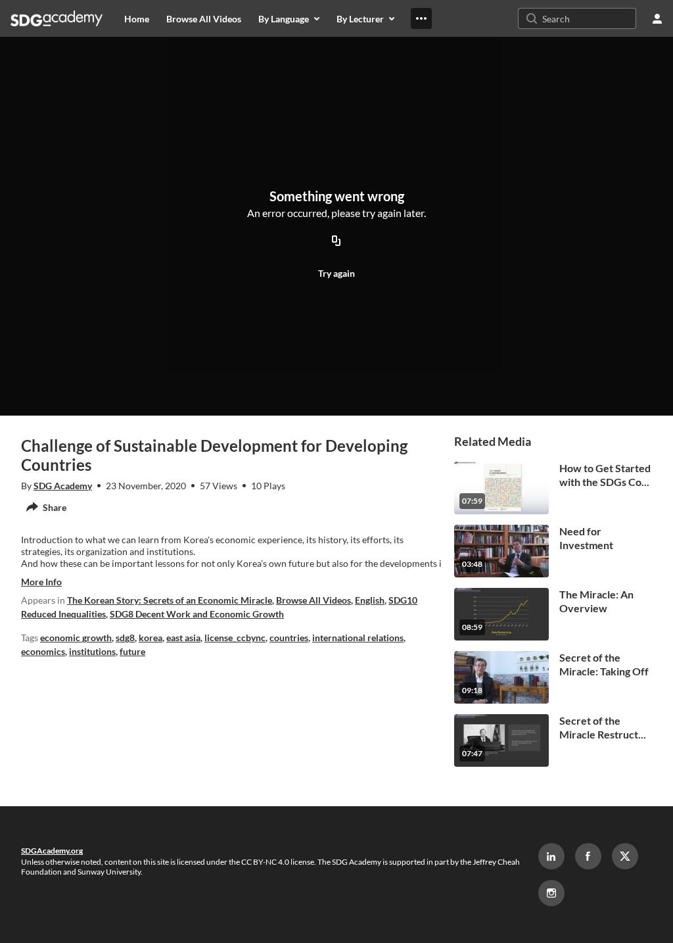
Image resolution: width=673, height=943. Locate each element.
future (132, 651)
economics (43, 651)
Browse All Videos (313, 600)
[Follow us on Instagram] (551, 893)
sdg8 (125, 637)
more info (41, 581)
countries (288, 637)
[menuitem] (137, 18)
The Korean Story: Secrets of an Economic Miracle (169, 600)
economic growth (76, 637)
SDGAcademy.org (52, 851)
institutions (92, 651)
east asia (183, 637)
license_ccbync (235, 637)
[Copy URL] (336, 241)
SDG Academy (63, 485)
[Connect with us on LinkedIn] (551, 856)
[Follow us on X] (625, 856)
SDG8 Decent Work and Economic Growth (197, 613)
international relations (358, 637)
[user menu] (657, 18)
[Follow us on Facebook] (588, 856)
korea (150, 637)
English (369, 600)
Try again (336, 273)
